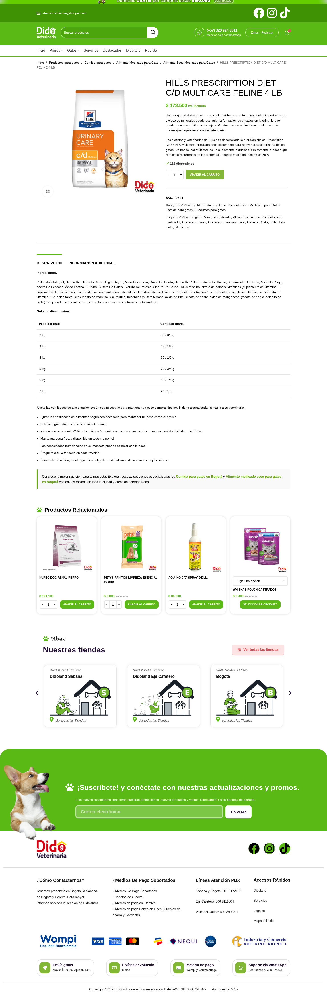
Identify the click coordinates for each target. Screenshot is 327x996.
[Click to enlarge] (47, 191)
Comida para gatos (98, 62)
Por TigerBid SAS (225, 989)
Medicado (182, 227)
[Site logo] (46, 32)
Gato (264, 222)
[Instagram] (269, 848)
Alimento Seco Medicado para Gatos (189, 62)
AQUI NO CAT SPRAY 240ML (188, 577)
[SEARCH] (152, 32)
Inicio (41, 62)
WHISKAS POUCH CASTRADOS (255, 589)
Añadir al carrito (205, 174)
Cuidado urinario (194, 222)
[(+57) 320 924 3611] (199, 32)
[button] (77, 604)
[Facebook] (254, 848)
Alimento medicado (217, 217)
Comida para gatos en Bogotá (199, 476)
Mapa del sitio (264, 921)
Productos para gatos (64, 62)
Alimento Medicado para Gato (137, 62)
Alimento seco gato (246, 217)
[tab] (49, 261)
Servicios (260, 900)
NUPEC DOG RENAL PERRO (59, 577)
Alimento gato (191, 217)
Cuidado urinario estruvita (226, 222)
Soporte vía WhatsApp (267, 965)
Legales (259, 911)
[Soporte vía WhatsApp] (240, 967)
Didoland (260, 890)
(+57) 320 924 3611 (222, 30)
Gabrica (252, 222)
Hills (273, 222)
